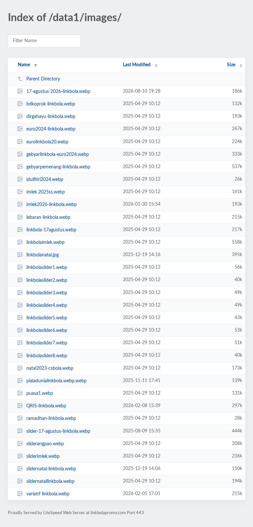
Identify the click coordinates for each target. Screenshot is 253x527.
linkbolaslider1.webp (46, 267)
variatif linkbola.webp (48, 494)
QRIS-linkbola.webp (46, 406)
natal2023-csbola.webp (49, 368)
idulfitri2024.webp (44, 179)
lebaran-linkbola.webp (48, 217)
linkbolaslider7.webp (46, 343)
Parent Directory (43, 79)
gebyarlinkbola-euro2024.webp (57, 154)
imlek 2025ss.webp (45, 192)
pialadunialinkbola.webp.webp (56, 381)
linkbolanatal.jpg (42, 255)
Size (231, 65)
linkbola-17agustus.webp (51, 230)
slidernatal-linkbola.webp (51, 469)
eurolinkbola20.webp (47, 142)
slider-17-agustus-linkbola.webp (58, 431)
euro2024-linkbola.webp (50, 129)
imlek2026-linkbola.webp (51, 204)
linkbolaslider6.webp (46, 330)
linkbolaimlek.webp (45, 242)
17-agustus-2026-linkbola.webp (58, 91)
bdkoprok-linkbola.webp (50, 104)
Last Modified (137, 65)
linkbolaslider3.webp (46, 293)
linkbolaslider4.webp (46, 305)
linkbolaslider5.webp (46, 318)
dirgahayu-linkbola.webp (50, 116)
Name (24, 65)
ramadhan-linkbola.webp (51, 418)
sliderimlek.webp (43, 456)
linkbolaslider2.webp (46, 280)
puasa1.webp (39, 393)
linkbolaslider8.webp (46, 355)
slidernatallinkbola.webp (50, 481)
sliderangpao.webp (45, 444)
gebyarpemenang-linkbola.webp (58, 167)
